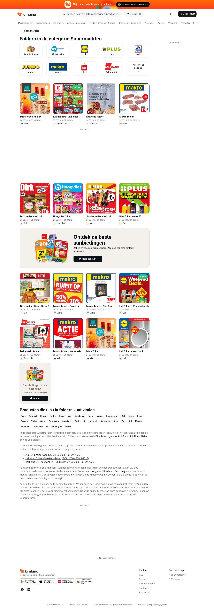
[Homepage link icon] (100, 558)
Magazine (172, 23)
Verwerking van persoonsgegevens (152, 604)
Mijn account (188, 14)
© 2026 (54, 604)
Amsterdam (70, 471)
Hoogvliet (96, 471)
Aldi (120, 436)
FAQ (141, 574)
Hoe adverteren (177, 574)
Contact (143, 579)
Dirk (97, 436)
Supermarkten (43, 23)
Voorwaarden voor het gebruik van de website (112, 604)
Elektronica (58, 23)
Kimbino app (141, 484)
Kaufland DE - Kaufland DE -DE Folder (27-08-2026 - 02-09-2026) (59, 461)
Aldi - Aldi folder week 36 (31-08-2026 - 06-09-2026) (53, 454)
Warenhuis (149, 23)
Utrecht (106, 471)
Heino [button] (134, 14)
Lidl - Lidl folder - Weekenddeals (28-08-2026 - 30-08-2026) (57, 458)
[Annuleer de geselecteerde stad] (139, 14)
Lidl (131, 436)
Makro (104, 436)
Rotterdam (83, 471)
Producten (185, 23)
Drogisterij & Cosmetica (129, 23)
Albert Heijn (140, 436)
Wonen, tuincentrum (76, 23)
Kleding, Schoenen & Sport (102, 23)
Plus (125, 436)
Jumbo (113, 436)
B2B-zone (174, 579)
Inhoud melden (147, 583)
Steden (143, 588)
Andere (161, 23)
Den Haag (120, 471)
